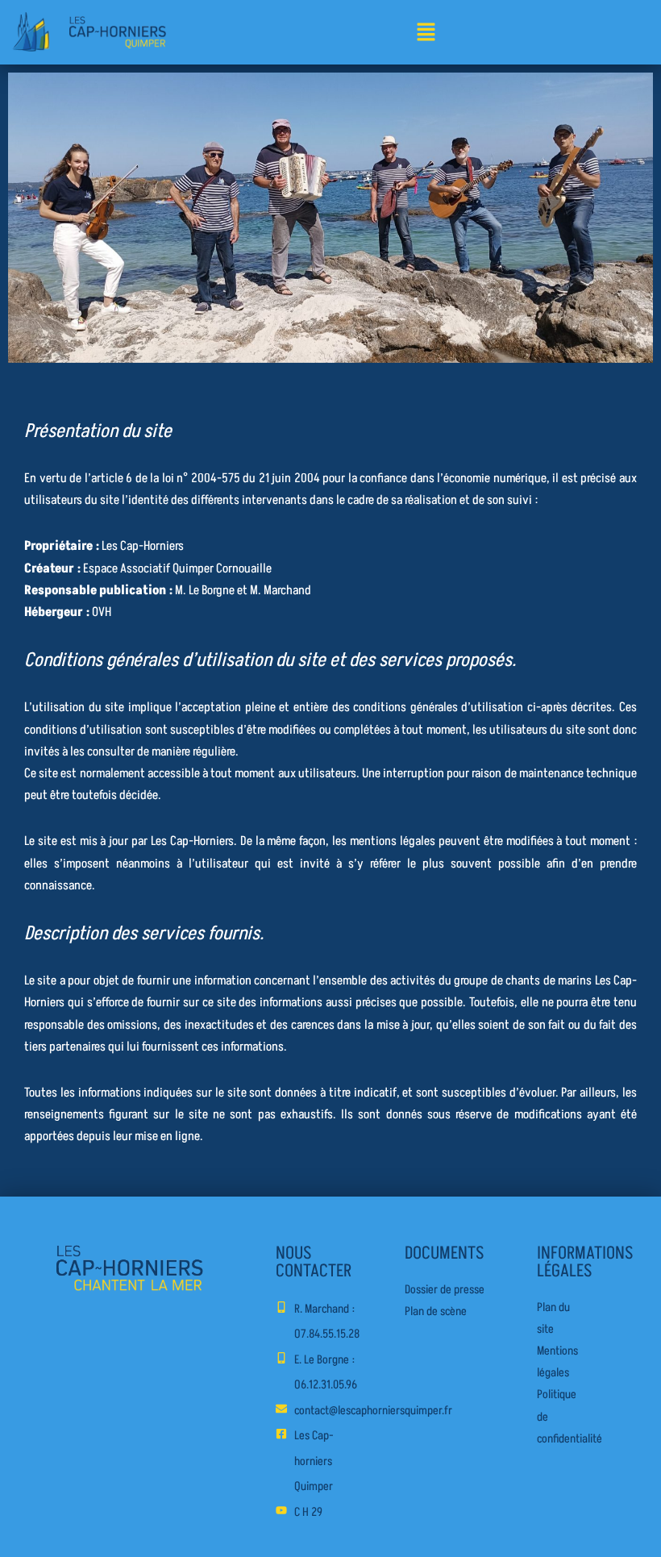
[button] (425, 33)
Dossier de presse (444, 1289)
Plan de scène (436, 1311)
